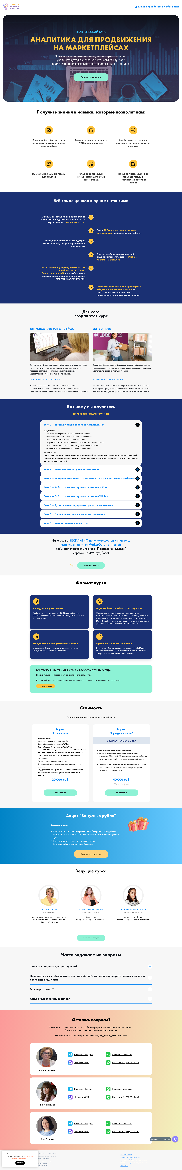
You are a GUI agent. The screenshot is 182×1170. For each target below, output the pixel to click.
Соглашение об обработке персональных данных (133, 1160)
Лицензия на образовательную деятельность (134, 1163)
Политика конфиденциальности (130, 1157)
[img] (108, 1123)
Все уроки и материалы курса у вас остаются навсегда (73, 670)
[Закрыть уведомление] (36, 1152)
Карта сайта (124, 1165)
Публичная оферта (126, 1154)
